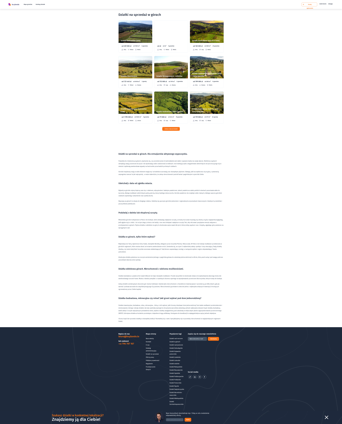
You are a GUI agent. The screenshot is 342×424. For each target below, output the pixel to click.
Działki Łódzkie (174, 363)
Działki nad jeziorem (176, 345)
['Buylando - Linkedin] (195, 378)
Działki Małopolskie (175, 367)
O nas (148, 345)
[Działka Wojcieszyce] (135, 72)
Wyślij (188, 419)
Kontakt (148, 342)
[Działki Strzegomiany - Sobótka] (171, 72)
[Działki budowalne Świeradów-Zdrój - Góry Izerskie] (207, 72)
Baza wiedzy (150, 338)
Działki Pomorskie (175, 383)
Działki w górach (174, 342)
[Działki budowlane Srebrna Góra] (171, 107)
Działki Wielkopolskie (176, 398)
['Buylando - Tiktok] (190, 378)
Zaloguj (330, 4)
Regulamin (149, 363)
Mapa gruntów (28, 4)
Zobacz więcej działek (171, 129)
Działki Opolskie (174, 373)
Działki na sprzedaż (152, 354)
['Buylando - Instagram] (200, 378)
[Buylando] (14, 4)
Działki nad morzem (176, 338)
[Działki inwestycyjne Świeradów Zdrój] (135, 107)
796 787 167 (126, 343)
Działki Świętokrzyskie (176, 389)
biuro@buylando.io (127, 336)
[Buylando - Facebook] (204, 378)
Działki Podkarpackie (176, 376)
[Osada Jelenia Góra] (171, 36)
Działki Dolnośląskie (176, 348)
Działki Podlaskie (175, 380)
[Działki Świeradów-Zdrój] (135, 36)
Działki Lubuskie (174, 360)
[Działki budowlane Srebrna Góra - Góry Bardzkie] (207, 107)
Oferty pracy (150, 357)
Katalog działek (40, 4)
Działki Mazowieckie (176, 370)
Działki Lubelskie (175, 357)
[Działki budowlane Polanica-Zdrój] (207, 36)
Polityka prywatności (152, 360)
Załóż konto (322, 4)
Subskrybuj (213, 339)
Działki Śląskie (174, 386)
